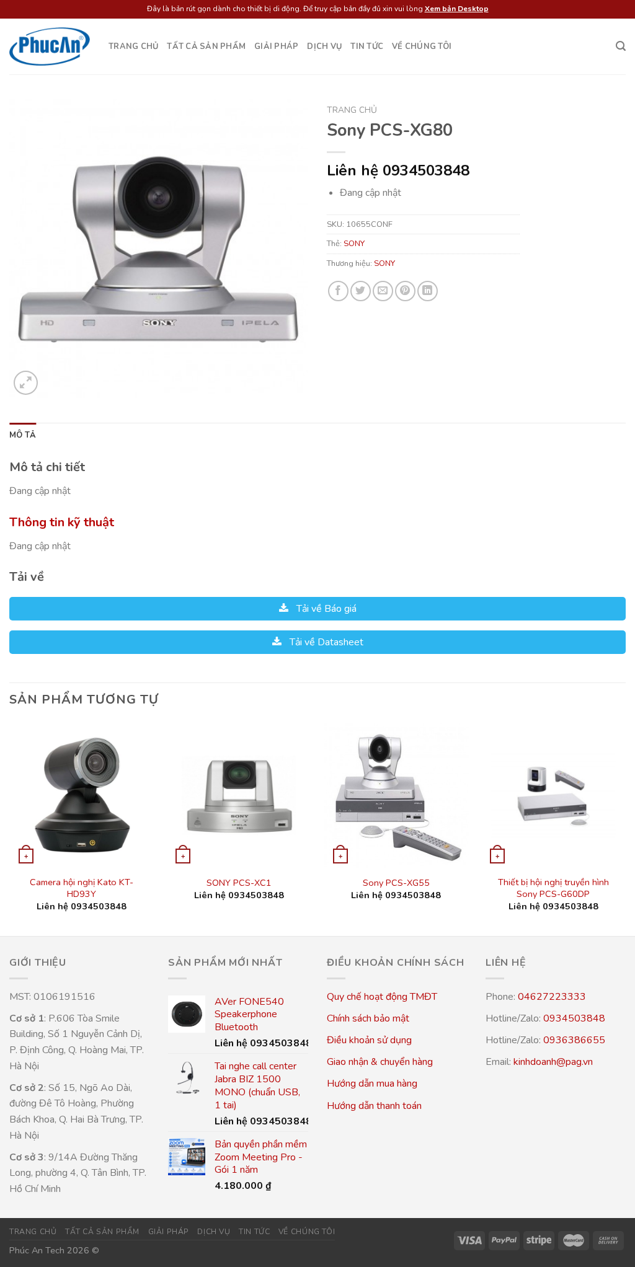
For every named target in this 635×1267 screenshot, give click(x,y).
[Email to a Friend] (383, 291)
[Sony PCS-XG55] (396, 795)
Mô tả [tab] (22, 435)
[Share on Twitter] (360, 291)
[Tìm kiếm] (621, 46)
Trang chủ (133, 46)
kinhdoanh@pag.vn (553, 1062)
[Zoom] (26, 383)
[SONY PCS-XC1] (238, 795)
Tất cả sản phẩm (206, 46)
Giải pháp (276, 46)
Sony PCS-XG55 (396, 883)
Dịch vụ (324, 46)
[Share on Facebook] (338, 291)
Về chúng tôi (421, 46)
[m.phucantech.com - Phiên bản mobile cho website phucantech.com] (49, 46)
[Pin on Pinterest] (405, 291)
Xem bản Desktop (457, 9)
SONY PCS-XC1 (239, 883)
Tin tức (366, 46)
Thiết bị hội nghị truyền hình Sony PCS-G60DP (553, 887)
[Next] (625, 828)
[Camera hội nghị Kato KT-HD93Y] (81, 795)
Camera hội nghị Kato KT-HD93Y (81, 887)
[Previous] (10, 828)
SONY (354, 243)
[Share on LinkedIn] (427, 291)
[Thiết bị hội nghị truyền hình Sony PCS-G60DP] (553, 795)
